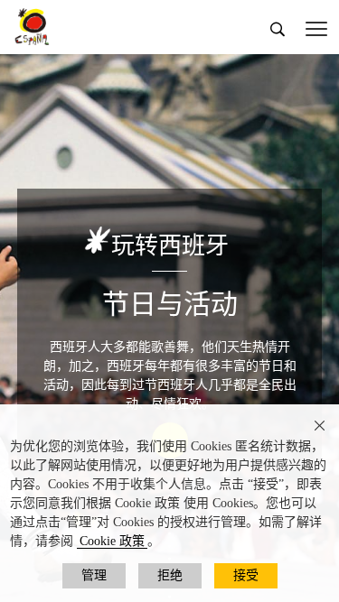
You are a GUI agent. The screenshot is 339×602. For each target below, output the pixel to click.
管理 (94, 575)
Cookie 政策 (112, 541)
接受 (246, 575)
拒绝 (170, 575)
